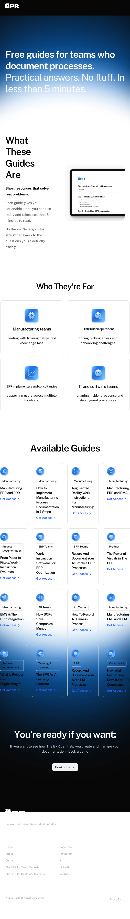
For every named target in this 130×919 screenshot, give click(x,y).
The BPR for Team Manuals (22, 867)
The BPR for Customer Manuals (25, 874)
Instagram (66, 853)
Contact (10, 860)
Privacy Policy (117, 899)
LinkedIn (65, 867)
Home (9, 847)
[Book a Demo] (65, 767)
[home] (16, 5)
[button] (119, 8)
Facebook (66, 847)
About (9, 853)
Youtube (65, 874)
